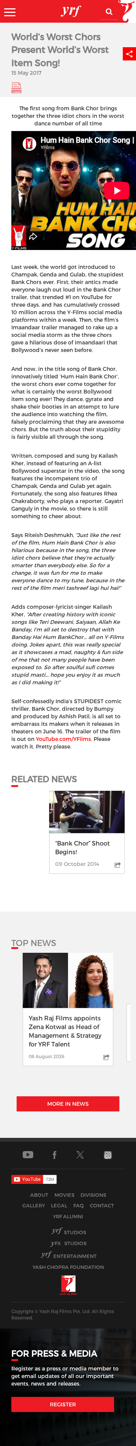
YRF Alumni (68, 1216)
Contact (102, 1205)
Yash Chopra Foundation (68, 1267)
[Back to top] (112, 1438)
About (39, 1195)
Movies (64, 1195)
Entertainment (75, 1256)
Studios (75, 1232)
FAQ (78, 1205)
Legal (59, 1205)
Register (63, 1404)
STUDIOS (71, 1243)
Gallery (33, 1205)
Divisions (93, 1195)
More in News (68, 1103)
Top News (33, 943)
